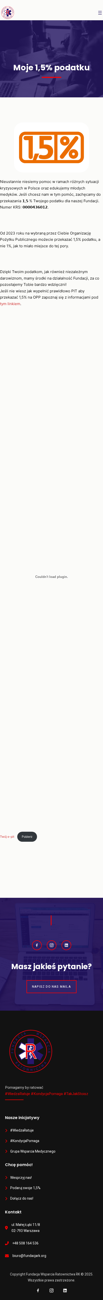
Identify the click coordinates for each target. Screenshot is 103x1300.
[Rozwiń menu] (100, 13)
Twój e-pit (7, 836)
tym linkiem (10, 303)
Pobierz (27, 836)
